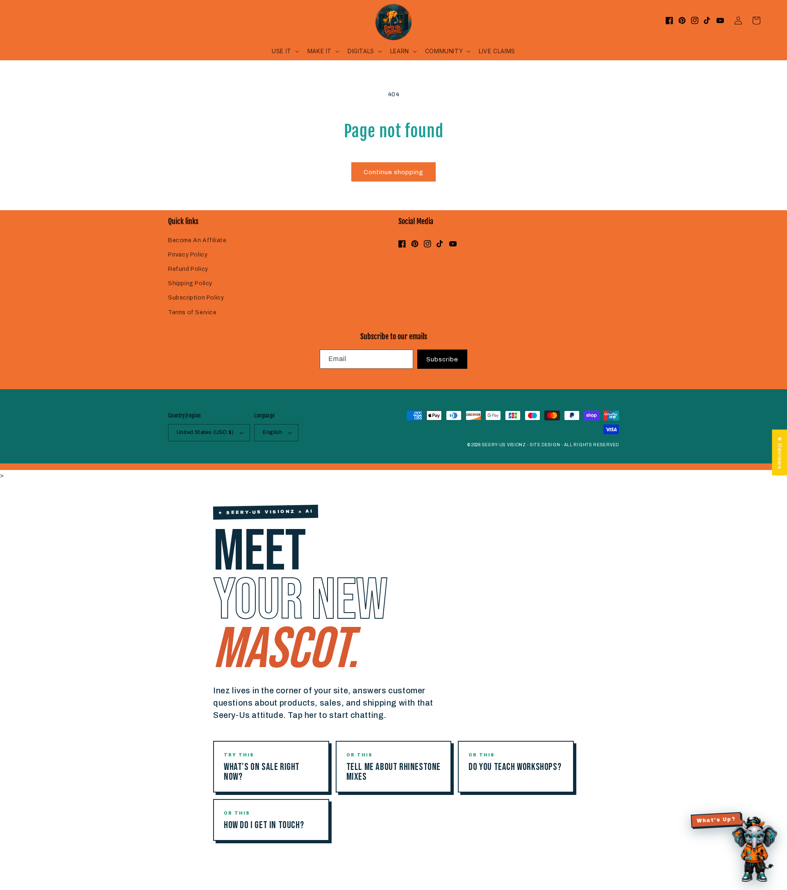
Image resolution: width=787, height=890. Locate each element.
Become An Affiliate (197, 240)
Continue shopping (393, 172)
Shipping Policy (190, 283)
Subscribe (442, 359)
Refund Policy (188, 269)
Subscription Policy (196, 298)
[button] (285, 51)
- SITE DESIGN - (545, 445)
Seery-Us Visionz (504, 445)
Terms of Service (192, 312)
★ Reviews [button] (779, 452)
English (272, 432)
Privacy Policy (187, 255)
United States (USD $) (205, 432)
